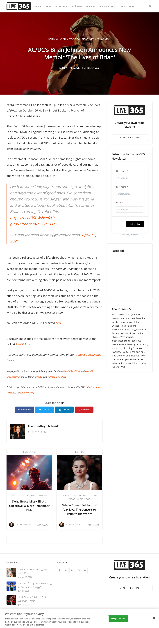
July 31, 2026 (23, 591)
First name (121, 171)
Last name (121, 186)
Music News (104, 39)
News (48, 6)
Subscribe (134, 224)
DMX (18, 495)
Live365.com (24, 344)
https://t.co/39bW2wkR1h (32, 217)
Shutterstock (26, 392)
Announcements (107, 6)
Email (118, 202)
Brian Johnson (57, 39)
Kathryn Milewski (48, 426)
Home (38, 6)
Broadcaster (61, 6)
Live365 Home (126, 6)
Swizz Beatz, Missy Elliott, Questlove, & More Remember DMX (29, 506)
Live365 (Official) (72, 371)
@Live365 (37, 376)
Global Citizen (88, 495)
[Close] (154, 618)
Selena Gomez (69, 495)
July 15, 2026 (23, 604)
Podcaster (77, 6)
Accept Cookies (118, 618)
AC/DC (70, 39)
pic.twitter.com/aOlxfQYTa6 (33, 223)
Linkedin (66, 409)
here (59, 323)
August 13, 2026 (25, 577)
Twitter (46, 409)
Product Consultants (88, 354)
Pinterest (85, 409)
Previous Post (29, 451)
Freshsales (134, 235)
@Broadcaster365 (56, 376)
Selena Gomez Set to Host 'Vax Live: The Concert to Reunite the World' (79, 509)
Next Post (79, 451)
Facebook (26, 409)
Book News (81, 39)
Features (90, 6)
